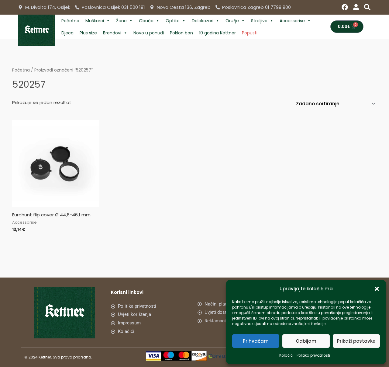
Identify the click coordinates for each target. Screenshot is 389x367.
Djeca (67, 33)
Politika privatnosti (313, 355)
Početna (70, 21)
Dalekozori (202, 21)
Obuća (146, 21)
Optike (173, 21)
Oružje (232, 21)
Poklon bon (181, 33)
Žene (121, 21)
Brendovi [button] (112, 33)
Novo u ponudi (148, 33)
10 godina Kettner (217, 33)
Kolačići (286, 355)
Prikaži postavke (356, 341)
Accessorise (292, 21)
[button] (377, 289)
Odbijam (306, 341)
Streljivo (259, 21)
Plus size (88, 33)
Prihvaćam (256, 341)
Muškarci (94, 21)
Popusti (249, 33)
